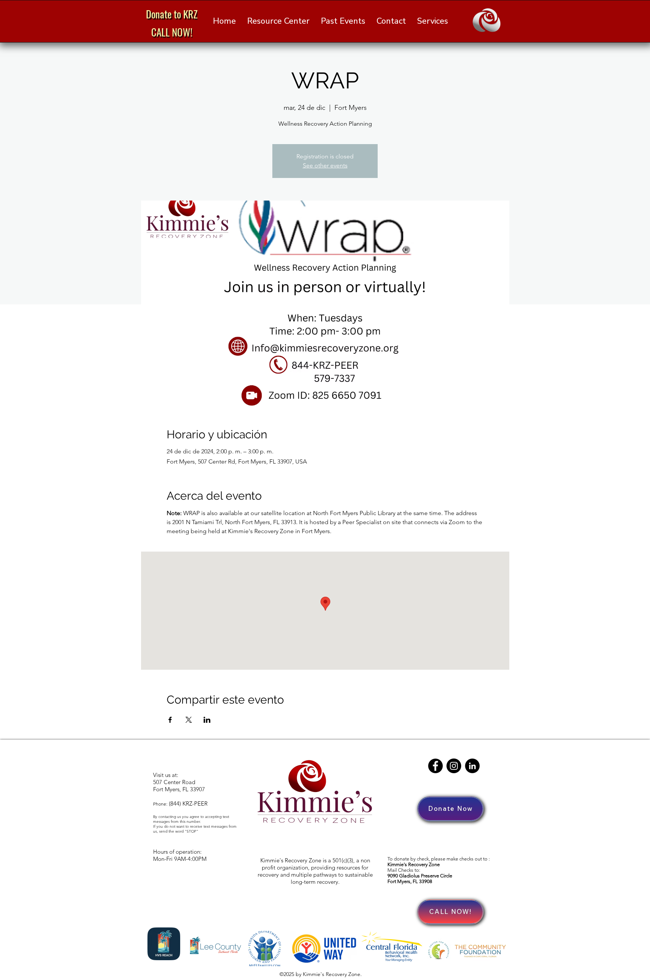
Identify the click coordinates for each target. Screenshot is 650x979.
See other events (325, 165)
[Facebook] (435, 766)
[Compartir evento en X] (188, 720)
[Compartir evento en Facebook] (170, 720)
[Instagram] (453, 766)
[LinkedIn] (472, 766)
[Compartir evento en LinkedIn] (207, 720)
